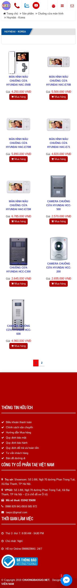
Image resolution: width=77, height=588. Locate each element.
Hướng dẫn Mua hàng (18, 432)
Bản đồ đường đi (15, 458)
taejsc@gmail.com (16, 512)
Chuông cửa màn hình (50, 13)
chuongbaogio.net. (36, 580)
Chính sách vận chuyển (19, 427)
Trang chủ (12, 13)
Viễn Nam (7, 583)
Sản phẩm (28, 13)
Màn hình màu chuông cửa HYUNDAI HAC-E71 (58, 143)
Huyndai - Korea (16, 17)
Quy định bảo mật (16, 437)
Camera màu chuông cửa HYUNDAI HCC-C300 (18, 267)
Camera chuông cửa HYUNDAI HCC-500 (58, 205)
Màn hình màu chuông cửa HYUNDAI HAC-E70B (58, 80)
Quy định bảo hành (16, 442)
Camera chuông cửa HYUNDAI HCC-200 (58, 267)
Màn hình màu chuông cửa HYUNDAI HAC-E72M (18, 205)
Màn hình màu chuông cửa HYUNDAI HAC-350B (18, 80)
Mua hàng (20, 96)
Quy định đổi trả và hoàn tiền (22, 447)
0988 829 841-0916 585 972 (21, 506)
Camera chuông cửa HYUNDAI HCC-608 (18, 329)
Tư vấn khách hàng (17, 453)
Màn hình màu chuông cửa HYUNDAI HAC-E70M (18, 143)
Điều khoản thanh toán (19, 422)
